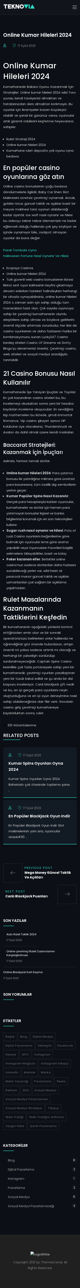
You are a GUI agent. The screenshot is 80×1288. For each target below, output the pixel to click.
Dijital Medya (43, 1037)
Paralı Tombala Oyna (19, 250)
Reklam (11, 1090)
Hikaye (11, 1054)
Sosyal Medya (46, 1090)
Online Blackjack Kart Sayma (23, 972)
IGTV (25, 1054)
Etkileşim (45, 1046)
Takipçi (53, 1108)
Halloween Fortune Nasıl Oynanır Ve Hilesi (35, 256)
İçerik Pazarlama (43, 1126)
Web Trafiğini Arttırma (46, 1117)
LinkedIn (12, 1072)
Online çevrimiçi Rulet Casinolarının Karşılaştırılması (30, 953)
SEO (26, 1090)
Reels (61, 1081)
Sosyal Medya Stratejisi (24, 1108)
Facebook (65, 1046)
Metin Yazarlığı (17, 1081)
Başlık (10, 1037)
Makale (29, 1072)
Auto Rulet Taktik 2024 (21, 934)
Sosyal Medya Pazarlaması (27, 1099)
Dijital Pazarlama (19, 1046)
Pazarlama (42, 1081)
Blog (23, 1037)
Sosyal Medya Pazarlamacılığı (31, 1206)
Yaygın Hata (15, 1126)
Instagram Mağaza (20, 1063)
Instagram (42, 1054)
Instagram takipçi (55, 1063)
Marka (46, 1072)
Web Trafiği (15, 1117)
